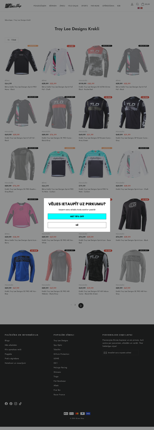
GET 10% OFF (77, 216)
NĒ (77, 225)
